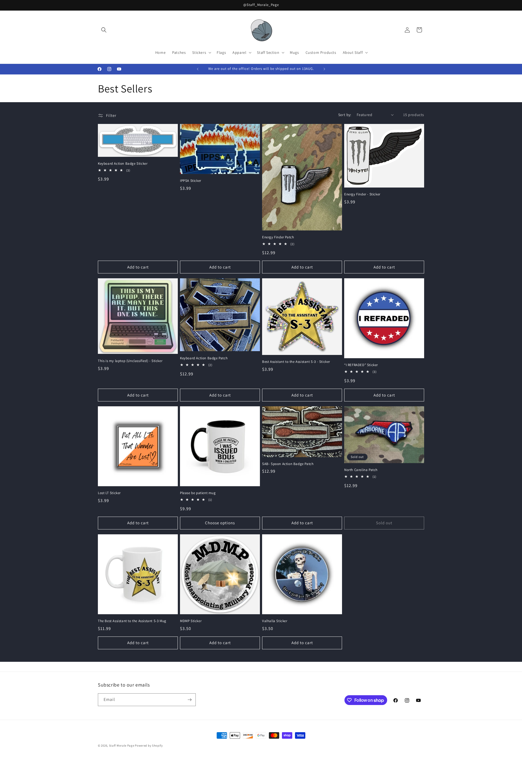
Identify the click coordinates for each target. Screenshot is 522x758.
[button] (104, 30)
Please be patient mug (198, 493)
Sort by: (344, 114)
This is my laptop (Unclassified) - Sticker (130, 361)
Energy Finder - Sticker (362, 194)
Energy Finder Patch (278, 237)
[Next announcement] (324, 69)
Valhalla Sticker (274, 621)
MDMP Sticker (190, 621)
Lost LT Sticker (109, 493)
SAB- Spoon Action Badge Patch (287, 464)
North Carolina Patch (361, 470)
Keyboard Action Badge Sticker (122, 163)
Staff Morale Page (121, 745)
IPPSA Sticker (190, 181)
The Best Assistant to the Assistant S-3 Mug (132, 621)
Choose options (220, 522)
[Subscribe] (189, 699)
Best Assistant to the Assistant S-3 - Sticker (296, 362)
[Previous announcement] (198, 69)
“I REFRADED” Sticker (361, 365)
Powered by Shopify (149, 745)
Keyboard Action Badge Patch (204, 358)
